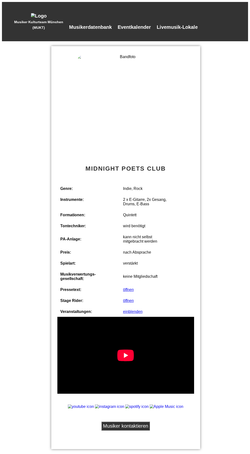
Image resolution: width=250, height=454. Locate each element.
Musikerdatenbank (90, 27)
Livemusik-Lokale (177, 27)
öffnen (128, 290)
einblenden (133, 312)
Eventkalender (134, 27)
